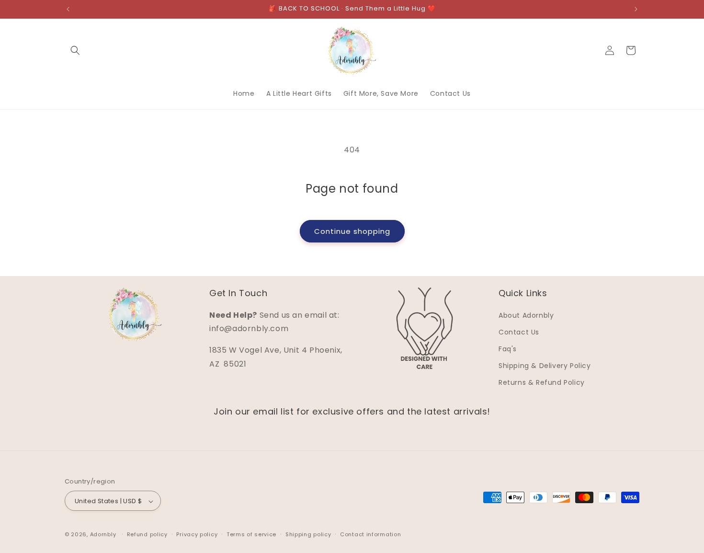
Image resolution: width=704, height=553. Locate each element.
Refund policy (147, 534)
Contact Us (519, 332)
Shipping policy (308, 534)
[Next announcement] (636, 9)
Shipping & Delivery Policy (545, 365)
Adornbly (103, 535)
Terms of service (251, 534)
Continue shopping (352, 231)
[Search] (75, 50)
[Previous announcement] (68, 9)
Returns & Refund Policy (542, 383)
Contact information (370, 534)
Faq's (508, 349)
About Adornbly (526, 315)
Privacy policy (196, 534)
